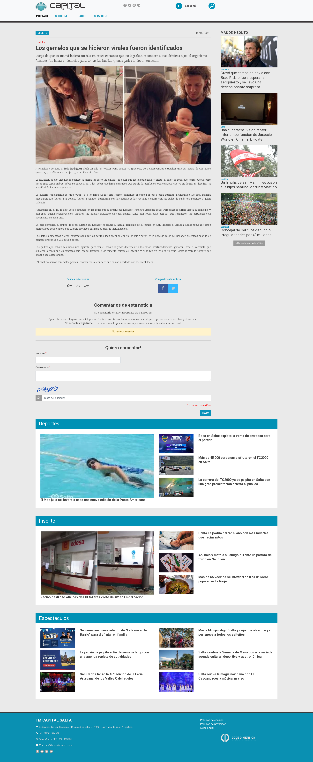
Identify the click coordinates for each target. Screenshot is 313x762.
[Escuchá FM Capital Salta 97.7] (181, 6)
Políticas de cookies (212, 720)
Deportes (49, 423)
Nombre (40, 353)
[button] (214, 6)
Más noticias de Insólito (249, 243)
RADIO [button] (82, 16)
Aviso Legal (207, 728)
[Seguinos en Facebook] (125, 5)
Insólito (47, 521)
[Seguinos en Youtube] (134, 5)
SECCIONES (62, 16)
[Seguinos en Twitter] (129, 5)
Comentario (42, 367)
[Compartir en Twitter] (173, 288)
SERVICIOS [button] (100, 16)
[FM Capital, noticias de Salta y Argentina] (60, 6)
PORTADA (44, 16)
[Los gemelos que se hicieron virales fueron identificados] (123, 115)
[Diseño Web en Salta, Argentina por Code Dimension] (238, 737)
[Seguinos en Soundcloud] (138, 5)
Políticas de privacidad (213, 724)
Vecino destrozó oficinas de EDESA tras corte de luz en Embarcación (91, 597)
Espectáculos (54, 618)
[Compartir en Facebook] (163, 288)
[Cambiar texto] (39, 398)
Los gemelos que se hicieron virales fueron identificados (109, 48)
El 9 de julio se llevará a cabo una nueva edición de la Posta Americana (93, 500)
